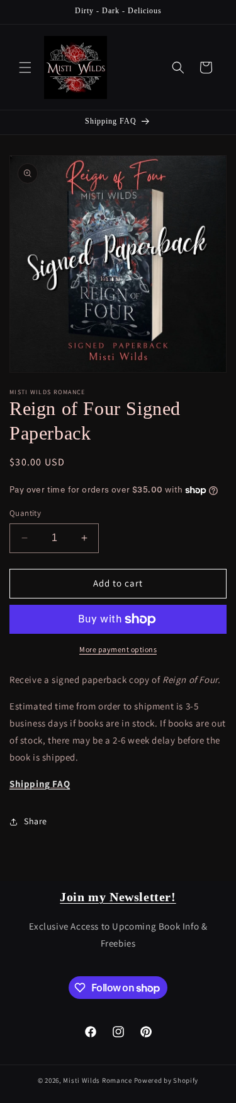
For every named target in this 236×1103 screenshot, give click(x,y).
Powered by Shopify (166, 1080)
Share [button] (35, 821)
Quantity (25, 513)
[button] (25, 67)
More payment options (118, 649)
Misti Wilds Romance (97, 1080)
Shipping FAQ (39, 784)
